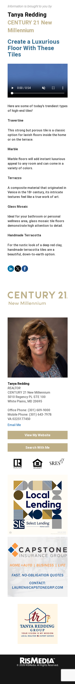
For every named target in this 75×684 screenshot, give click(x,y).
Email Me (14, 425)
